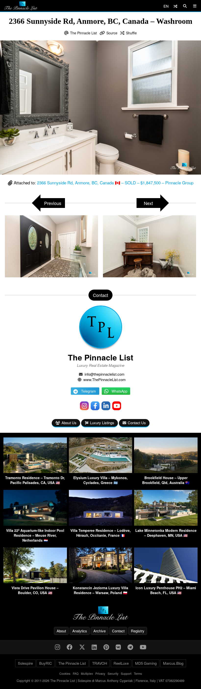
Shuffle (131, 32)
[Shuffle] (175, 6)
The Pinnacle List (83, 32)
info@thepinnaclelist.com (105, 374)
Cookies (64, 673)
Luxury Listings (102, 422)
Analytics (79, 630)
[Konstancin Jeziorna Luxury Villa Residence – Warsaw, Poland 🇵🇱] (100, 581)
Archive (99, 630)
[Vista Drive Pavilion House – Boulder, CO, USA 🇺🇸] (35, 581)
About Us (69, 422)
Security (113, 673)
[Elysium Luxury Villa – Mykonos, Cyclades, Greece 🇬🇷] (100, 471)
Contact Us (137, 422)
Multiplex (87, 673)
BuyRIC (45, 663)
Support (126, 673)
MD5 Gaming (146, 663)
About (61, 630)
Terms (138, 673)
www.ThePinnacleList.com (104, 379)
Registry (137, 630)
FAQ (75, 673)
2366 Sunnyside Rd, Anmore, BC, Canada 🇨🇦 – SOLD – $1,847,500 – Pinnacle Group (115, 182)
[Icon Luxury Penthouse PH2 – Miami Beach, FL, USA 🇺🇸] (166, 581)
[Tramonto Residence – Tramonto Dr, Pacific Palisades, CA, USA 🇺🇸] (35, 471)
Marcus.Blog (173, 663)
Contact (118, 630)
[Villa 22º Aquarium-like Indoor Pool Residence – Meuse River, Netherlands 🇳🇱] (35, 524)
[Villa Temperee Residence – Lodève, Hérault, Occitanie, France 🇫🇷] (100, 524)
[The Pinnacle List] (100, 613)
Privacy (100, 673)
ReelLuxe (121, 663)
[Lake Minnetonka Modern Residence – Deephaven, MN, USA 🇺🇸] (166, 524)
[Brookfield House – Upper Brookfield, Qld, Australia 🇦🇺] (166, 471)
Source (111, 32)
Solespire (25, 663)
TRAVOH (99, 663)
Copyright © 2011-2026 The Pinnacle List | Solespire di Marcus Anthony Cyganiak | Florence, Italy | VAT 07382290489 (100, 680)
